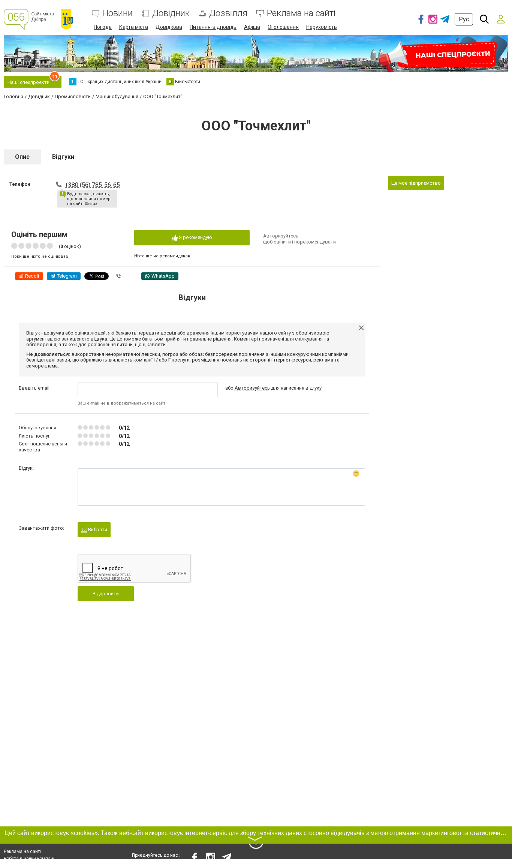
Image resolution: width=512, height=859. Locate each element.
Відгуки (63, 156)
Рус (464, 19)
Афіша (252, 27)
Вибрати (97, 529)
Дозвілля (228, 13)
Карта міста (133, 27)
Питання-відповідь (213, 27)
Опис (22, 156)
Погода (103, 27)
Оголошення (283, 27)
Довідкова (169, 27)
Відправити (106, 593)
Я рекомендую (195, 237)
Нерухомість (321, 27)
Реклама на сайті (301, 13)
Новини (117, 13)
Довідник (171, 13)
